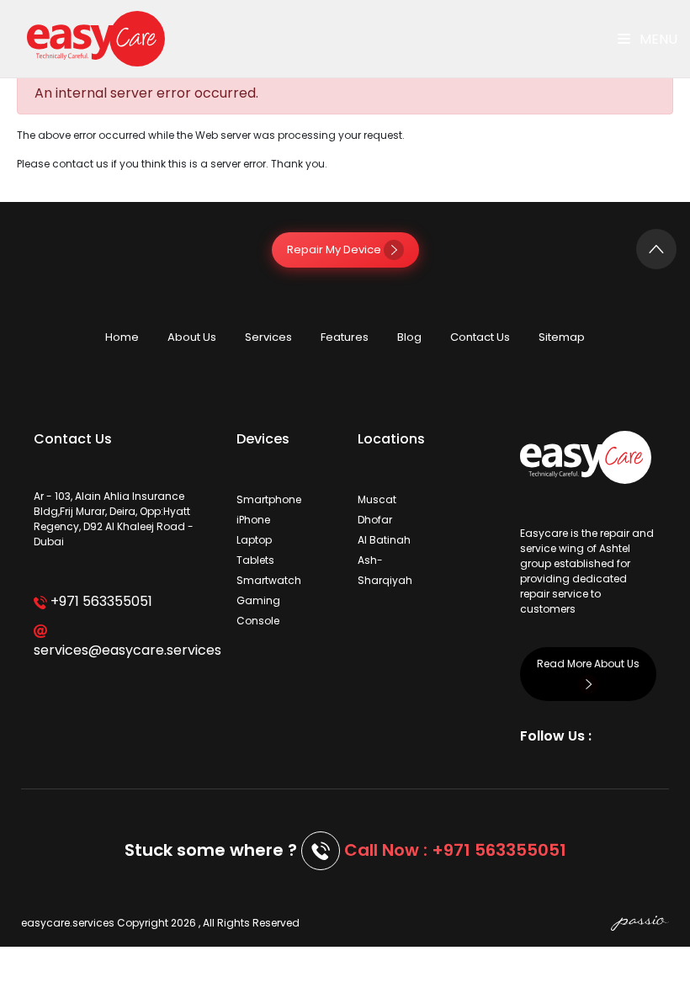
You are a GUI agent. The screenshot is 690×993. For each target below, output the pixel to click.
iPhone (253, 519)
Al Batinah (384, 540)
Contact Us (480, 337)
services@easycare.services (122, 650)
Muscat (377, 499)
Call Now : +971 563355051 (455, 850)
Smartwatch (268, 580)
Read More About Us (588, 663)
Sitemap (562, 337)
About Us (191, 337)
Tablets (255, 560)
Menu (656, 39)
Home (122, 337)
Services (268, 337)
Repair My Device (335, 250)
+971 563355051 (99, 601)
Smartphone (268, 499)
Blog (409, 337)
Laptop (254, 540)
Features (345, 337)
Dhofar (375, 519)
